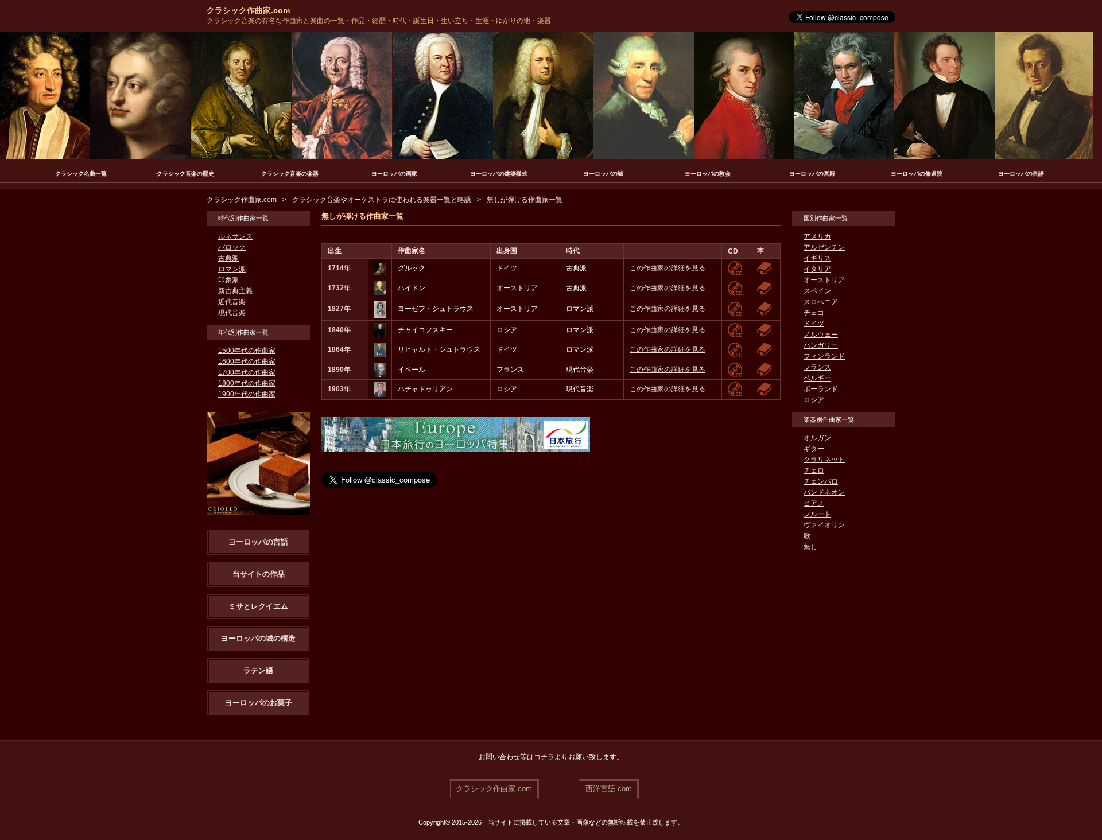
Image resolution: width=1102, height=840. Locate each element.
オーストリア (824, 280)
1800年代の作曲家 (247, 383)
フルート (817, 514)
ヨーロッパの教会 (708, 173)
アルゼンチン (824, 247)
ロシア (814, 400)
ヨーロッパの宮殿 (812, 173)
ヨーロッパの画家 (394, 173)
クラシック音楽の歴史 (185, 173)
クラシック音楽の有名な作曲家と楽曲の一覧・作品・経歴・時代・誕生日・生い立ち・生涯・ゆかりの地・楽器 (379, 21)
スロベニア (821, 302)
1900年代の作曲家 (247, 394)
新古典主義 (235, 291)
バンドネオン (824, 492)
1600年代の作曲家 (247, 361)
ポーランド (821, 389)
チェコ (814, 313)
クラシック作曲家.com (248, 10)
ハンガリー (821, 345)
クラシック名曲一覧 (81, 173)
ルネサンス (235, 236)
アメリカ (817, 236)
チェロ (814, 470)
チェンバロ (821, 481)
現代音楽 (232, 313)
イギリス (817, 258)
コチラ (544, 757)
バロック (232, 247)
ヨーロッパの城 (603, 173)
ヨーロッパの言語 (1021, 173)
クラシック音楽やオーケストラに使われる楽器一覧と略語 (381, 200)
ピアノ (814, 503)
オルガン (817, 438)
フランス (817, 367)
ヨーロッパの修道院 (916, 173)
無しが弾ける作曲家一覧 (524, 200)
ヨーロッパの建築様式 (498, 173)
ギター (814, 449)
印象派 (228, 280)
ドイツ (814, 324)
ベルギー (817, 378)
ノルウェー (821, 334)
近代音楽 (232, 302)
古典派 (228, 258)
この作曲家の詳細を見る (667, 268)
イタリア (817, 269)
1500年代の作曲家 (247, 351)
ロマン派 (232, 269)
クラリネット (824, 460)
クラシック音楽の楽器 (290, 173)
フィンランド (824, 356)
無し (810, 547)
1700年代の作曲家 (247, 372)
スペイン (817, 291)
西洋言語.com (608, 788)
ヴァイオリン (824, 525)
